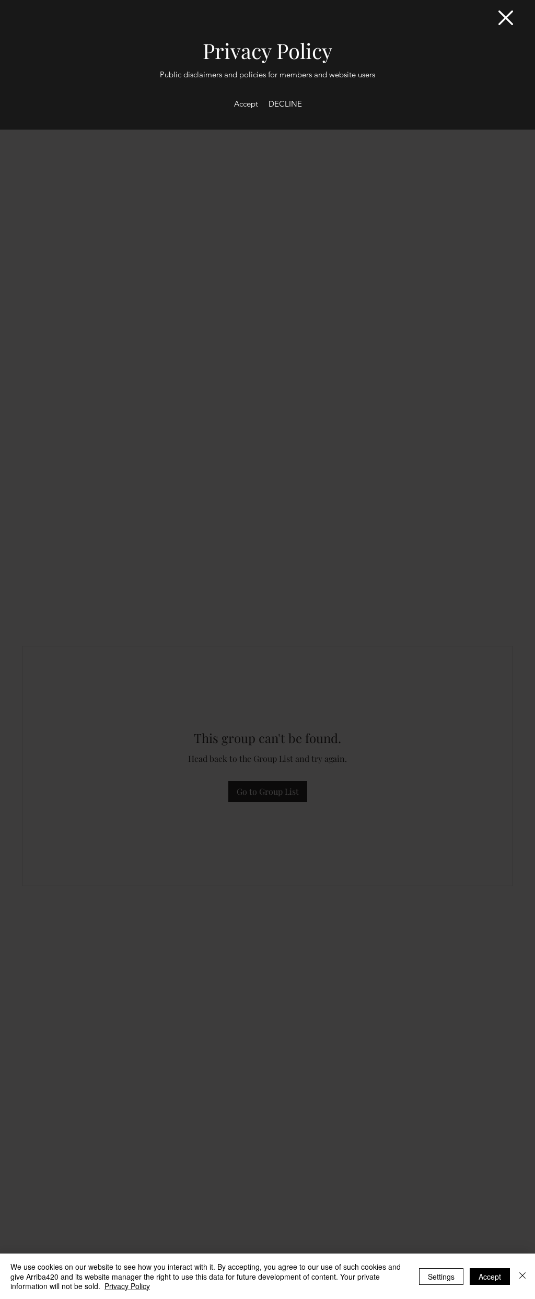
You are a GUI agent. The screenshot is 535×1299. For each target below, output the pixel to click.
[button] (505, 17)
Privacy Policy (127, 1286)
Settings (441, 1276)
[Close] (522, 1276)
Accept (490, 1276)
